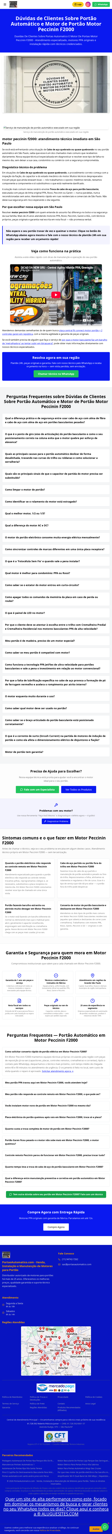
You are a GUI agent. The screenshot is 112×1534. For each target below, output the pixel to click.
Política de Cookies (93, 1397)
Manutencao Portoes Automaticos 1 (18, 1464)
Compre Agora (56, 1227)
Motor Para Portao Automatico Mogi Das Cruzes (79, 1468)
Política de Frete (37, 1403)
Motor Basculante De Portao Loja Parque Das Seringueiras (84, 1460)
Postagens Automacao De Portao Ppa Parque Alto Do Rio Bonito (31, 1460)
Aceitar (96, 1529)
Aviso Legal (90, 1403)
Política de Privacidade (50, 1530)
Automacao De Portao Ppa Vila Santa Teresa (22, 1468)
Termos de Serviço (10, 1403)
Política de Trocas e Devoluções (38, 1398)
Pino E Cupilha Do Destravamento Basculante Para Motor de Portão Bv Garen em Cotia (41, 1472)
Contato (61, 1403)
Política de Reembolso (12, 1397)
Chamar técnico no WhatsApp (56, 373)
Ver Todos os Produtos (79, 789)
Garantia (6, 1407)
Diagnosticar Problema (57, 821)
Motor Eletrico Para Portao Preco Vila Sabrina (78, 1464)
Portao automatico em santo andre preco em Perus (25, 1476)
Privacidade (63, 1397)
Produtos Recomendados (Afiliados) (69, 1409)
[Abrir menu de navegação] (5, 4)
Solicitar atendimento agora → (57, 1071)
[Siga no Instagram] (88, 4)
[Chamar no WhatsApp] (105, 1527)
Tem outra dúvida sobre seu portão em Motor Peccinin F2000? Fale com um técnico (58, 1194)
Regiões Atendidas (38, 1407)
